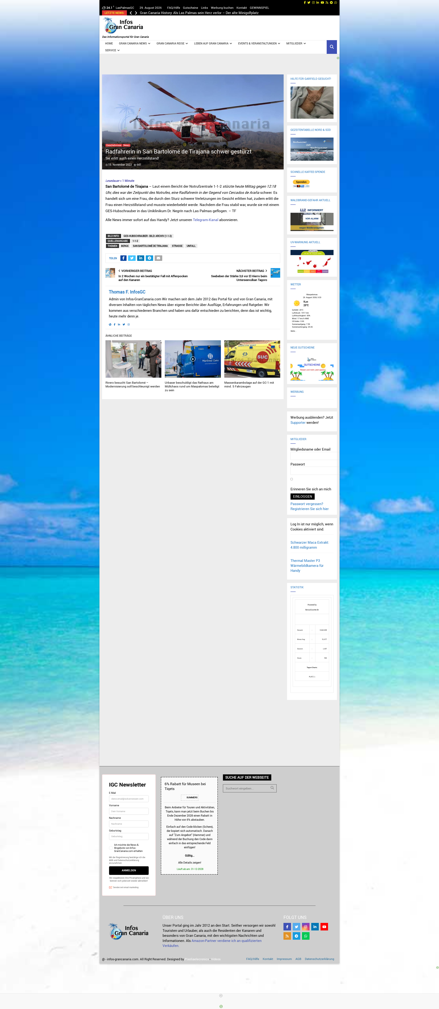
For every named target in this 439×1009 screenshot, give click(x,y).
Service (110, 50)
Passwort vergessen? (306, 503)
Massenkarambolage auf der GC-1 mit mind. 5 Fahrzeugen (249, 384)
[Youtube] (324, 926)
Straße (177, 245)
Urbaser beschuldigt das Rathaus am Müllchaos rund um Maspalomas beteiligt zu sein (192, 386)
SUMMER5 (191, 797)
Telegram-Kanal (205, 219)
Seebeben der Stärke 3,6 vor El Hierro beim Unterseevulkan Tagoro (239, 278)
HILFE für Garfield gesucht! (310, 79)
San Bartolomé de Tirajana (150, 245)
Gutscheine (190, 8)
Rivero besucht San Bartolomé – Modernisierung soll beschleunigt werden (132, 384)
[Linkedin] (315, 926)
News (126, 145)
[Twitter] (296, 926)
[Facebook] (287, 926)
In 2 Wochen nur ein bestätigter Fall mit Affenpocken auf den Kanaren (153, 278)
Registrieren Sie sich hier (309, 508)
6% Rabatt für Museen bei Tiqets (185, 786)
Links (204, 8)
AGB (298, 959)
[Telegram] (296, 936)
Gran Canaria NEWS (133, 43)
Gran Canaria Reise (170, 43)
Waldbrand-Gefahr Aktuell (310, 200)
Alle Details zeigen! (189, 862)
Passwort (297, 464)
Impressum (284, 959)
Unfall (191, 245)
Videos (216, 959)
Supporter (298, 422)
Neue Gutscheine (302, 347)
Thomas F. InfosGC (127, 292)
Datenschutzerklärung (319, 959)
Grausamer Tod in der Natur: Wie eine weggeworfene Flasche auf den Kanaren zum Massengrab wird (217, 12)
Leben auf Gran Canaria (211, 43)
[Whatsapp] (306, 936)
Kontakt (241, 8)
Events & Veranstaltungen (257, 43)
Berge (125, 245)
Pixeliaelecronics (197, 959)
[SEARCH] (272, 787)
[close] (220, 995)
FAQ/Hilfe (173, 8)
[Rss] (287, 936)
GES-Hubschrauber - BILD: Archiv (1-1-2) (148, 236)
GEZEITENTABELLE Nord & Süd (310, 130)
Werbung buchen (222, 8)
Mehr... (293, 330)
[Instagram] (306, 926)
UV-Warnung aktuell (305, 242)
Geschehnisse (113, 145)
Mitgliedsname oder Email (310, 449)
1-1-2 (135, 241)
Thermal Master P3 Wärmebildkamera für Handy (307, 565)
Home (109, 43)
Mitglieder (294, 43)
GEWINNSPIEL (259, 8)
